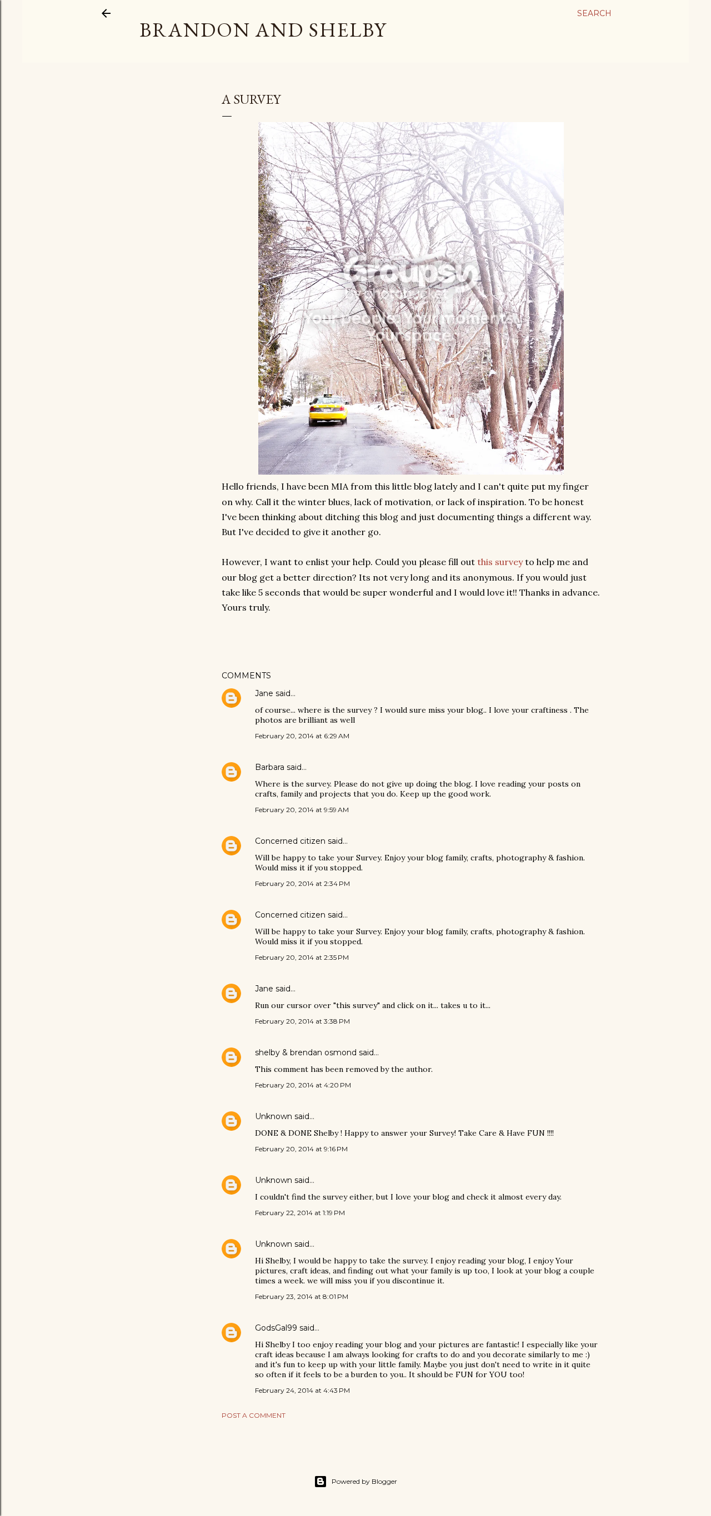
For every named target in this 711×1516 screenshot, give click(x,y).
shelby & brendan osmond (306, 1052)
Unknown (273, 1116)
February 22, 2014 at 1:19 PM (300, 1212)
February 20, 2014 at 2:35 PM (302, 957)
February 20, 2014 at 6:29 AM (302, 736)
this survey (500, 561)
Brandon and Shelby (263, 30)
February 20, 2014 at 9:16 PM (301, 1149)
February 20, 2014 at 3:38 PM (302, 1021)
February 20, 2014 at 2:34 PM (302, 883)
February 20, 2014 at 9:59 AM (302, 809)
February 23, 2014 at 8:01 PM (301, 1296)
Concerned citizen (290, 841)
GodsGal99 (276, 1328)
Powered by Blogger (364, 1481)
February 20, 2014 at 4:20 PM (303, 1085)
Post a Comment (254, 1415)
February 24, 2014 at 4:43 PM (302, 1390)
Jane (264, 693)
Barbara (269, 767)
